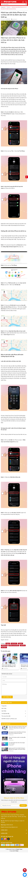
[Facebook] (2, 839)
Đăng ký (23, 805)
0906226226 (9, 825)
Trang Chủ (4, 706)
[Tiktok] (8, 839)
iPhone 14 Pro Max (13, 645)
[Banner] (14, 774)
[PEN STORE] (9, 812)
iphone (20, 643)
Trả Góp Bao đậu (5, 713)
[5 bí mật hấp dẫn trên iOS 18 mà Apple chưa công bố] (5, 744)
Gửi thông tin (7, 697)
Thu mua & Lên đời (6, 716)
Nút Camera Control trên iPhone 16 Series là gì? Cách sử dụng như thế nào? (17, 732)
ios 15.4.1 (14, 643)
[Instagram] (5, 839)
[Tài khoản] (23, 2)
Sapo (17, 851)
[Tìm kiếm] (26, 4)
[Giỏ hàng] (26, 1)
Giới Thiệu (4, 708)
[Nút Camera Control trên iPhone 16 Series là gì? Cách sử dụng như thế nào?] (5, 733)
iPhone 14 (4, 645)
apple (7, 643)
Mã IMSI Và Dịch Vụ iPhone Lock (9, 718)
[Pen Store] (10, 2)
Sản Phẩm (4, 711)
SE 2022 (4, 647)
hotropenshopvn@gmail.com (11, 827)
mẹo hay (23, 645)
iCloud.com (20, 245)
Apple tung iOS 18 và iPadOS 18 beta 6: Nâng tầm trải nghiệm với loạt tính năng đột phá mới (17, 749)
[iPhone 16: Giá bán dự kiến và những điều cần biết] (5, 738)
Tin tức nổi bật (6, 724)
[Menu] (2, 2)
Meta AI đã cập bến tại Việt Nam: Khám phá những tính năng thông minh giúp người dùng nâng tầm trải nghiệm (9, 665)
